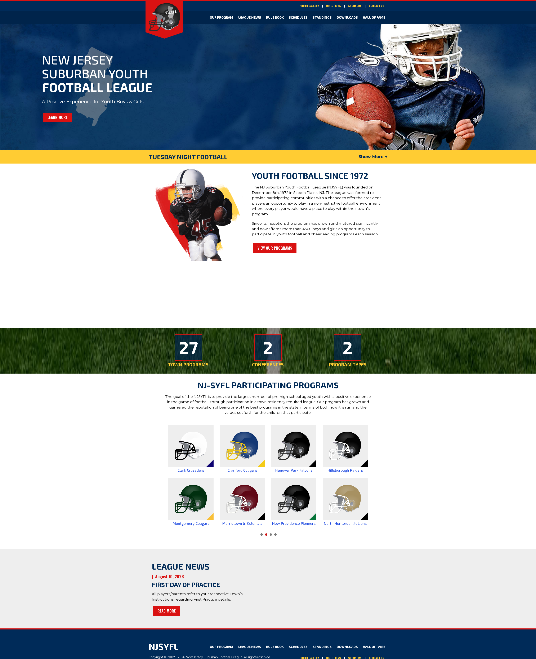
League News (249, 17)
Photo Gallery (309, 6)
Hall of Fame (374, 17)
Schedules (298, 17)
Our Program (221, 17)
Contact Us (376, 6)
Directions (333, 6)
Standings (322, 17)
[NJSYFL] (164, 17)
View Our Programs (275, 248)
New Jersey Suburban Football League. (214, 657)
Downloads (347, 17)
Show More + (372, 156)
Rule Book (275, 17)
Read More (166, 611)
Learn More (57, 117)
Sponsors (355, 6)
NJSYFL (164, 646)
